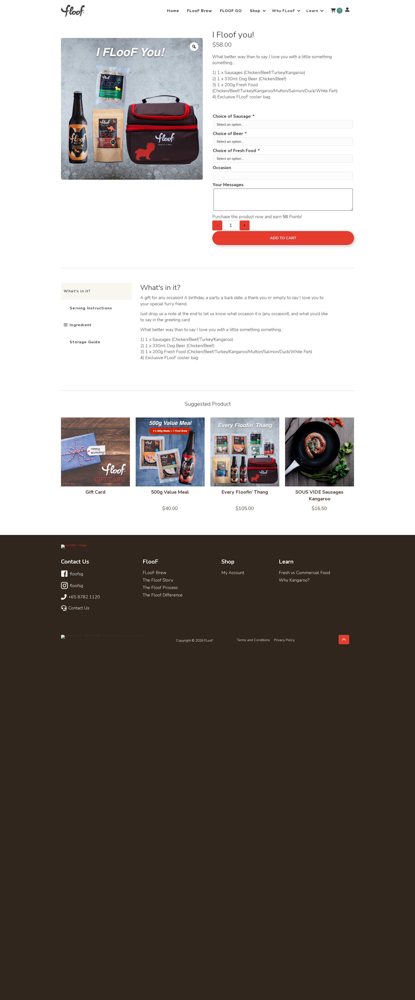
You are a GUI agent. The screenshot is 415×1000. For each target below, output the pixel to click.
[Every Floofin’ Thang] (244, 451)
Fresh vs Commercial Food (304, 573)
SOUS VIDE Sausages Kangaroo (319, 495)
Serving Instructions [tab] (90, 308)
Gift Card (95, 492)
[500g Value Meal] (170, 451)
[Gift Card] (95, 451)
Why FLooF (283, 10)
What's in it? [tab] (77, 291)
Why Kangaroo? (294, 580)
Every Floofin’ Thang (244, 492)
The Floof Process (160, 587)
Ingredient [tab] (80, 325)
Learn (312, 10)
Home (173, 10)
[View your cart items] (333, 11)
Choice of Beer (229, 133)
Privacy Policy (284, 640)
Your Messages (228, 185)
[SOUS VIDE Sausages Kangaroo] (319, 451)
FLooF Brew (199, 10)
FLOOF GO (231, 10)
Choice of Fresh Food (236, 150)
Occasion (222, 168)
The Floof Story (158, 580)
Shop (255, 10)
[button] (264, 10)
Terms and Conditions (253, 640)
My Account (232, 573)
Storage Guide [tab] (84, 342)
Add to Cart (283, 238)
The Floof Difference (163, 595)
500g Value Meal (170, 492)
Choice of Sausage (233, 116)
